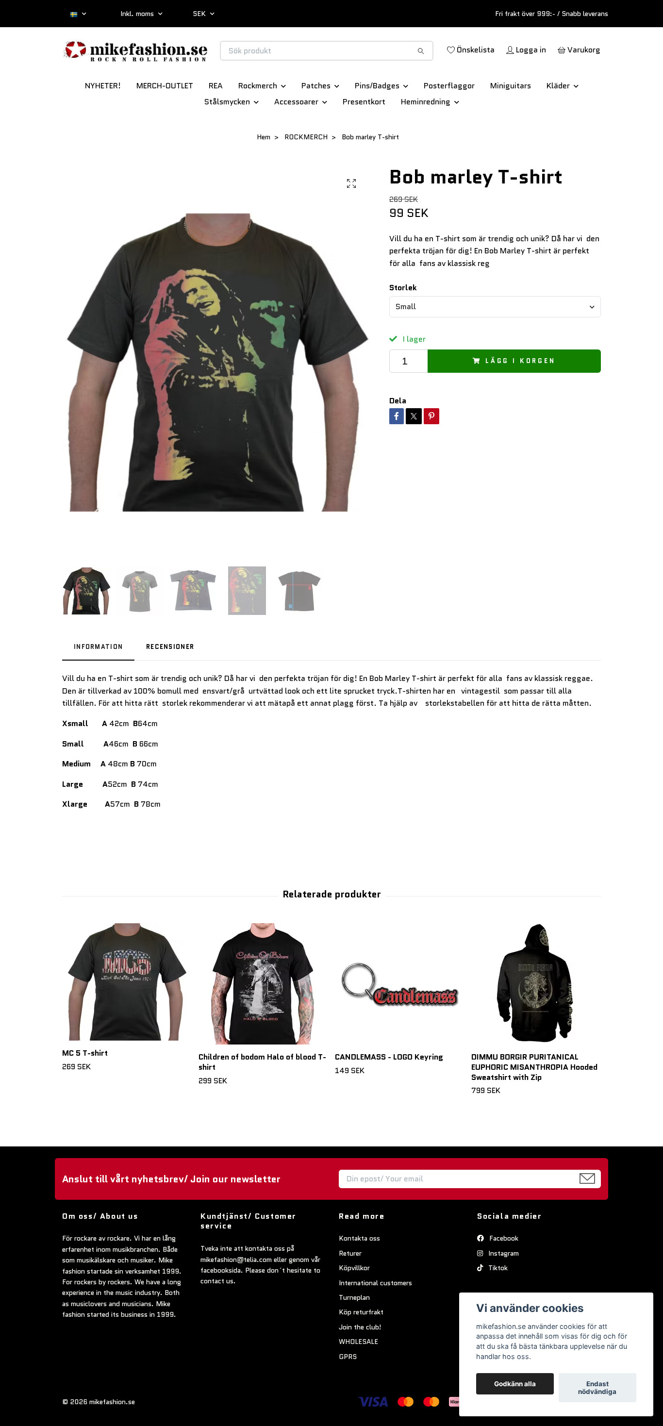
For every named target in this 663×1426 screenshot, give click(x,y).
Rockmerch (257, 119)
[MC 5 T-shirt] (126, 1016)
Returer (350, 1287)
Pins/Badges (377, 119)
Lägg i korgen (520, 394)
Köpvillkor (354, 1302)
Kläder (558, 119)
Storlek (403, 321)
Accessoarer (296, 135)
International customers (375, 1317)
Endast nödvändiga (597, 1387)
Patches (316, 119)
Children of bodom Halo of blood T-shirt (262, 1096)
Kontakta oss (359, 1272)
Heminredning (425, 135)
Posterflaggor (449, 119)
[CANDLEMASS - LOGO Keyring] (399, 1017)
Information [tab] (98, 680)
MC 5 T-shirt (85, 1087)
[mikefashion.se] (197, 61)
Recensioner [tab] (170, 680)
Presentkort (364, 135)
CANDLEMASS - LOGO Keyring (389, 1090)
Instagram (502, 1287)
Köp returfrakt (361, 1346)
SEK (200, 13)
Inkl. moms (138, 13)
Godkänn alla (515, 1384)
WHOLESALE (358, 1375)
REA (216, 119)
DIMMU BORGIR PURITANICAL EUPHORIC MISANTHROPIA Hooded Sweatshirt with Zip (534, 1101)
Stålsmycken (227, 135)
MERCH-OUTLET (164, 119)
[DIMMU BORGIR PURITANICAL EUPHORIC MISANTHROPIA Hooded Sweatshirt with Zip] (535, 1017)
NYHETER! (103, 119)
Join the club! (360, 1361)
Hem (263, 171)
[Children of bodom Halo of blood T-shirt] (263, 1017)
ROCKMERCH (306, 171)
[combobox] (495, 340)
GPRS (348, 1390)
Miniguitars (510, 119)
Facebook (502, 1272)
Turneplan (354, 1331)
